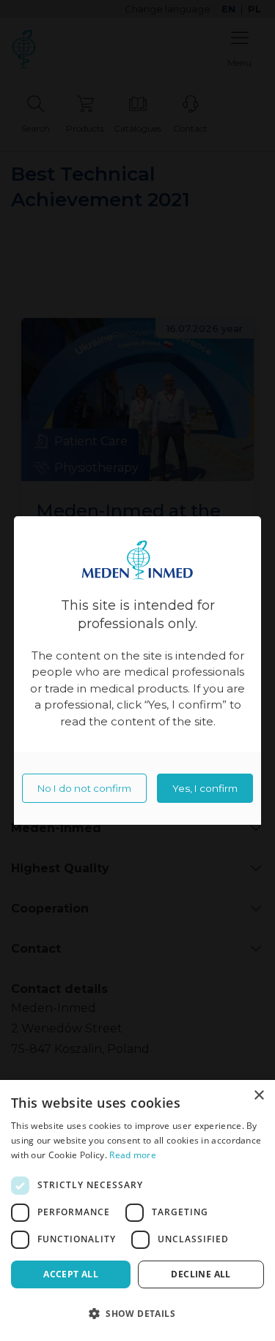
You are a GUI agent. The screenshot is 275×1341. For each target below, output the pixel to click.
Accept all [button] (70, 1274)
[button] (137, 1314)
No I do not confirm (84, 788)
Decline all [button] (200, 1274)
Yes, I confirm (205, 788)
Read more (132, 1155)
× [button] (258, 1095)
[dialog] (137, 1210)
